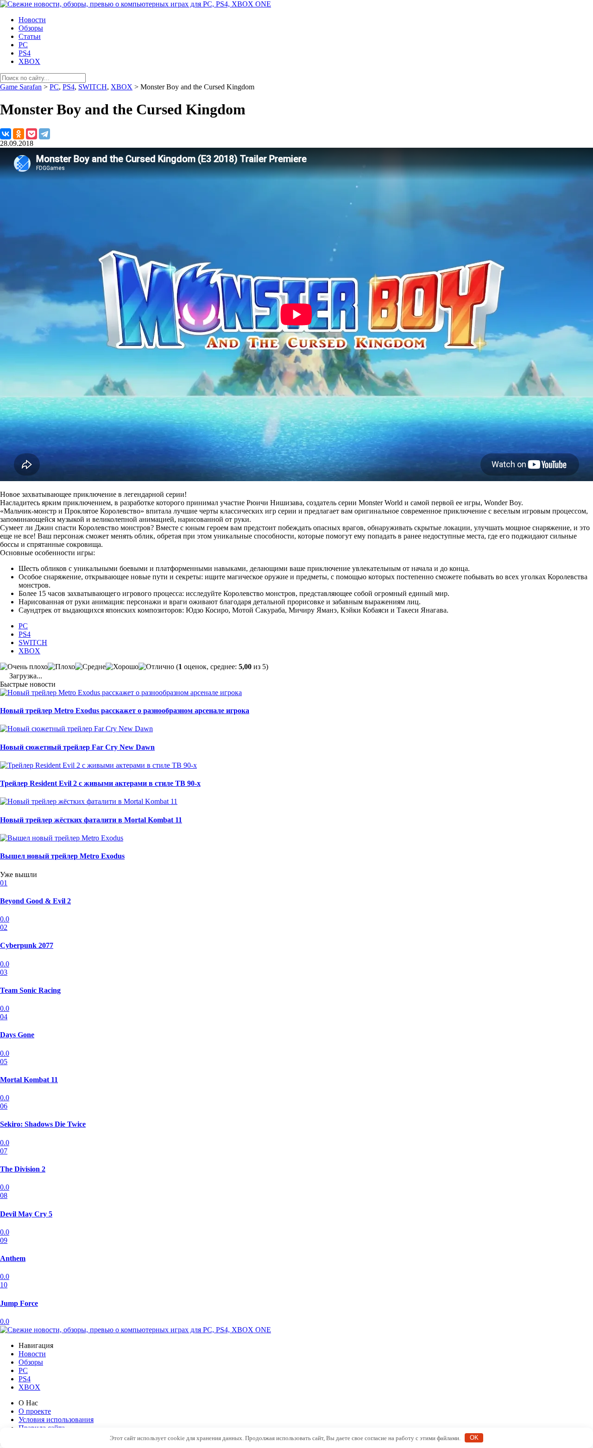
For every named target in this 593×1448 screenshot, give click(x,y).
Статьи (30, 36)
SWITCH (33, 642)
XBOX (29, 61)
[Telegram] (44, 133)
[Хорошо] (122, 667)
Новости (32, 20)
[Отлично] (156, 667)
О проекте (35, 1411)
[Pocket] (31, 133)
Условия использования (56, 1419)
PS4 (25, 53)
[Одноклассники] (18, 133)
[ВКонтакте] (5, 133)
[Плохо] (61, 667)
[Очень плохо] (24, 667)
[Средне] (90, 667)
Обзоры (31, 28)
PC (23, 45)
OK (474, 1437)
